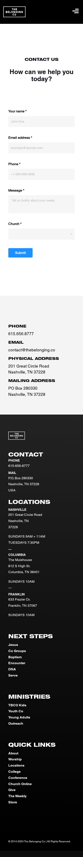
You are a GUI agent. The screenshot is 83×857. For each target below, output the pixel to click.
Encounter (16, 663)
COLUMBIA (17, 555)
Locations (16, 765)
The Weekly (17, 796)
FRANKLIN (16, 594)
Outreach (15, 723)
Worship (15, 759)
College (14, 772)
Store (12, 802)
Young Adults (19, 717)
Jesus (13, 645)
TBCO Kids (17, 705)
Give (12, 790)
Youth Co (15, 711)
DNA (12, 669)
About (13, 753)
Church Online (20, 784)
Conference (17, 778)
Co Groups (17, 651)
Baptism (15, 657)
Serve (13, 675)
